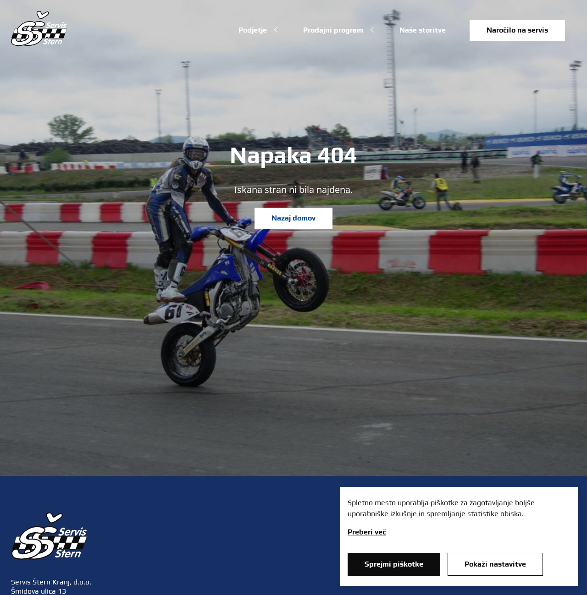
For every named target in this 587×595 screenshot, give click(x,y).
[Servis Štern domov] (39, 44)
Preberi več (367, 532)
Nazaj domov (293, 218)
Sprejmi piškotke (394, 564)
